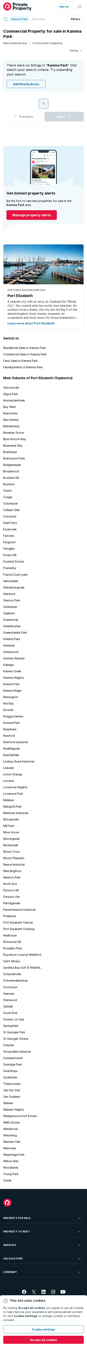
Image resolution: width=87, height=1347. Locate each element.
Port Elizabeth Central (18, 922)
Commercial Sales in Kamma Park (25, 354)
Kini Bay (8, 703)
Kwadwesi (9, 729)
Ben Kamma (11, 419)
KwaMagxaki (11, 748)
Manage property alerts (31, 215)
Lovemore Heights (15, 787)
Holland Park (11, 639)
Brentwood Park (14, 458)
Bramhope (10, 452)
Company (10, 1272)
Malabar (8, 800)
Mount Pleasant (13, 858)
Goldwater (10, 606)
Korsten (8, 710)
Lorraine (8, 780)
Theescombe (12, 1083)
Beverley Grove (13, 432)
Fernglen (9, 548)
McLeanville (11, 819)
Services (9, 1245)
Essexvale (9, 529)
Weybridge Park (13, 1154)
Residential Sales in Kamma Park (24, 348)
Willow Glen (11, 1161)
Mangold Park (12, 806)
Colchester (10, 503)
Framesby (9, 568)
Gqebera (9, 613)
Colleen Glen (11, 510)
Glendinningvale (13, 587)
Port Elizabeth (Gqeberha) (48, 43)
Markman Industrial (15, 813)
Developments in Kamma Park (22, 367)
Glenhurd (9, 594)
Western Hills (11, 1141)
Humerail (9, 645)
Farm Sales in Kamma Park (20, 360)
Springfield (10, 1025)
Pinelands (9, 916)
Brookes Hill (11, 477)
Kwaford (9, 735)
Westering (10, 1135)
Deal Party (10, 523)
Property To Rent (16, 1231)
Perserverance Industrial (19, 909)
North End (10, 884)
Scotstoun (10, 987)
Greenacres (10, 619)
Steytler (8, 1045)
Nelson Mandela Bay (15, 43)
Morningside (11, 838)
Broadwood (11, 471)
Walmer (8, 1103)
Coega (7, 497)
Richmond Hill (12, 942)
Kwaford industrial (15, 742)
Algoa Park (10, 394)
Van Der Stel (11, 1090)
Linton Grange (12, 774)
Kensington (10, 697)
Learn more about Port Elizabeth (31, 323)
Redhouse (10, 935)
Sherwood (10, 1000)
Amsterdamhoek (14, 400)
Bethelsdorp (11, 426)
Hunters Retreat (14, 658)
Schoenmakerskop (15, 980)
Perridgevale (11, 903)
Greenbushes (12, 626)
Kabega (8, 664)
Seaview (8, 993)
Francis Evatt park (15, 574)
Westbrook (10, 1129)
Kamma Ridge (12, 690)
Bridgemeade (12, 465)
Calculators (13, 1258)
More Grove (11, 832)
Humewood (10, 652)
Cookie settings (43, 1329)
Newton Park (11, 877)
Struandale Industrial (17, 1051)
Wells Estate (11, 1122)
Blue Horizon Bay (14, 439)
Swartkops (10, 1071)
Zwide (7, 1180)
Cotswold (9, 516)
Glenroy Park (11, 600)
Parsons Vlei (11, 896)
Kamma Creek (12, 671)
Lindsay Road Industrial (18, 761)
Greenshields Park (15, 632)
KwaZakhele (11, 755)
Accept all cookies (43, 1340)
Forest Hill (9, 555)
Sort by (74, 50)
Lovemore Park (13, 793)
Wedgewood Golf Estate (20, 1116)
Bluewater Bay (12, 445)
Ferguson (9, 542)
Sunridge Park (12, 1064)
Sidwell (8, 1006)
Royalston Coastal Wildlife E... (23, 954)
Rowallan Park (12, 948)
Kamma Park (11, 684)
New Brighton (12, 871)
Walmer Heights (13, 1109)
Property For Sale (17, 1218)
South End (10, 1013)
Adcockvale (11, 387)
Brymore (8, 484)
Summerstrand (12, 1058)
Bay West (9, 407)
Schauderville (12, 974)
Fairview (8, 535)
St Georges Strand (15, 1038)
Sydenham (10, 1077)
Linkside (8, 768)
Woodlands (10, 1167)
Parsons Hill (11, 890)
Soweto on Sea (13, 1019)
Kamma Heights (13, 677)
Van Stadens (11, 1096)
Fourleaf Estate (13, 561)
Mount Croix (11, 851)
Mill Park (8, 826)
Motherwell (10, 845)
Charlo (7, 490)
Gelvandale (10, 581)
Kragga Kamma (13, 716)
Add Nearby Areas (26, 84)
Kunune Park (11, 722)
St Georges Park (14, 1032)
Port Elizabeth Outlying (18, 929)
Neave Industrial (14, 864)
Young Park (10, 1174)
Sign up (64, 6)
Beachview (10, 413)
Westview (9, 1148)
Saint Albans (11, 961)
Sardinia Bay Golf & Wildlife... (22, 967)
